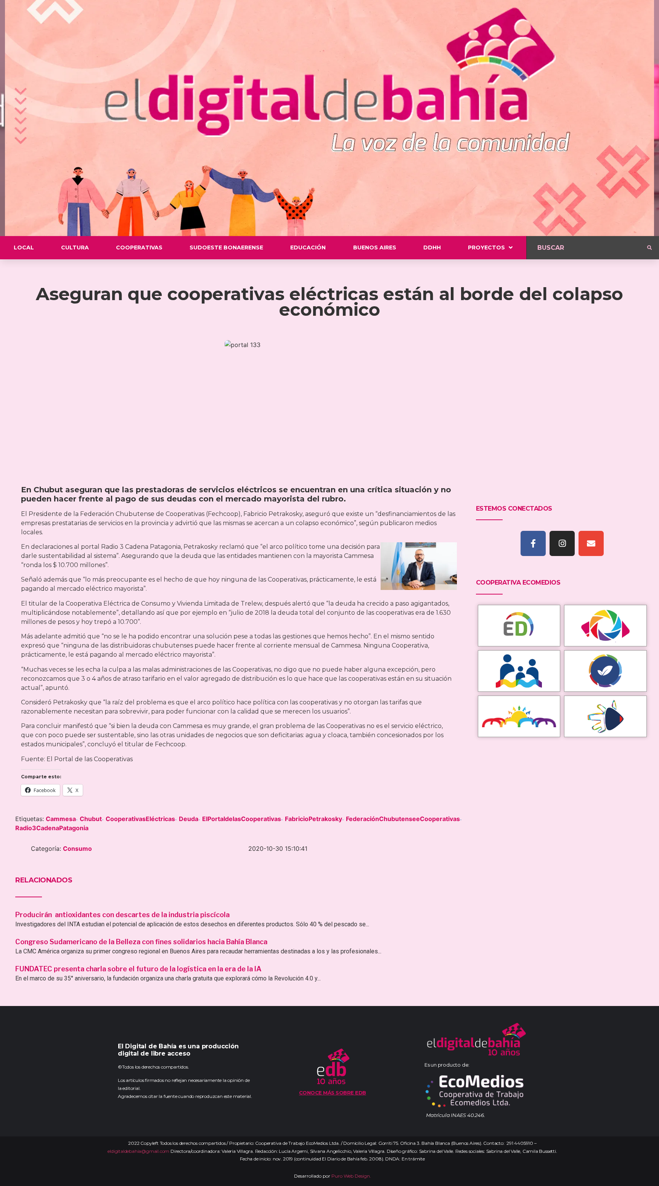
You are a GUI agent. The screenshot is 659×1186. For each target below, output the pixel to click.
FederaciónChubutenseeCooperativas (403, 819)
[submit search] (649, 248)
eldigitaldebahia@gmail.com (138, 1151)
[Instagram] (562, 543)
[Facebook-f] (533, 543)
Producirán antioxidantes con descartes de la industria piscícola (123, 915)
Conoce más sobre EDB (332, 1093)
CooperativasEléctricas (140, 819)
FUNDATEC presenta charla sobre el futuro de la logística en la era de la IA (138, 969)
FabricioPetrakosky (313, 819)
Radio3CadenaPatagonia (51, 828)
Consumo (77, 848)
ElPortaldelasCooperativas (241, 819)
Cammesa (61, 819)
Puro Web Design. (351, 1176)
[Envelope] (591, 543)
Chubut (91, 819)
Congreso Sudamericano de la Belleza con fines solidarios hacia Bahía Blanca (141, 942)
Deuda (188, 819)
